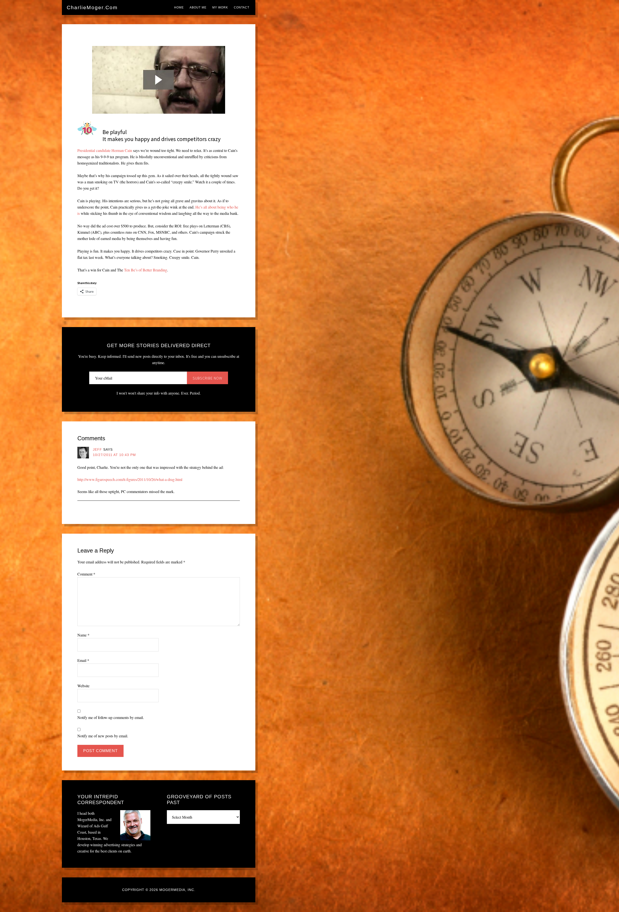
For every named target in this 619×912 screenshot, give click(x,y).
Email (83, 660)
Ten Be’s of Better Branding (145, 269)
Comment (86, 573)
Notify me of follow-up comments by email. (110, 717)
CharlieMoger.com (92, 7)
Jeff (97, 449)
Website (83, 685)
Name (83, 634)
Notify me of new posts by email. (102, 735)
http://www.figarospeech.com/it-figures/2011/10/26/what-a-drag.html (129, 479)
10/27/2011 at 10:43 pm (114, 455)
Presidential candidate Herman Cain (104, 150)
